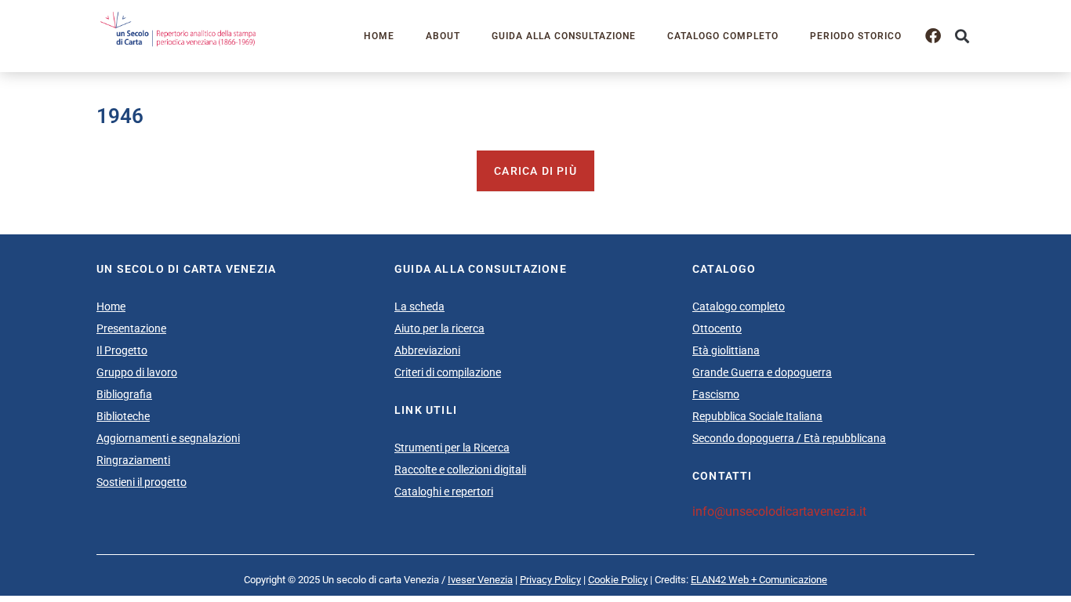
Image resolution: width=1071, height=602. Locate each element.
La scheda (419, 306)
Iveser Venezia (480, 580)
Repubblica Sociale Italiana (757, 416)
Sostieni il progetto (141, 482)
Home (379, 36)
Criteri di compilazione (447, 372)
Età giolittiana (726, 350)
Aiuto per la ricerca (439, 328)
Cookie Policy (618, 580)
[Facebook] (933, 36)
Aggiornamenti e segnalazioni (168, 438)
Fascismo (715, 394)
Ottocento (717, 328)
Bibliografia (124, 394)
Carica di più (535, 171)
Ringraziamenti (133, 460)
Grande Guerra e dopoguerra (762, 372)
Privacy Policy (550, 580)
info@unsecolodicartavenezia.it (779, 511)
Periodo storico (856, 36)
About (443, 36)
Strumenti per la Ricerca (452, 447)
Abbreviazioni (427, 350)
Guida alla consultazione (564, 36)
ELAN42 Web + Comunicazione (759, 580)
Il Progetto (121, 350)
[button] (962, 36)
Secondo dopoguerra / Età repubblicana (789, 438)
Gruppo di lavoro (136, 372)
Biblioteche (123, 416)
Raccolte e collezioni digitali (460, 469)
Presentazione (131, 328)
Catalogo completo (723, 36)
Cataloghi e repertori (443, 491)
